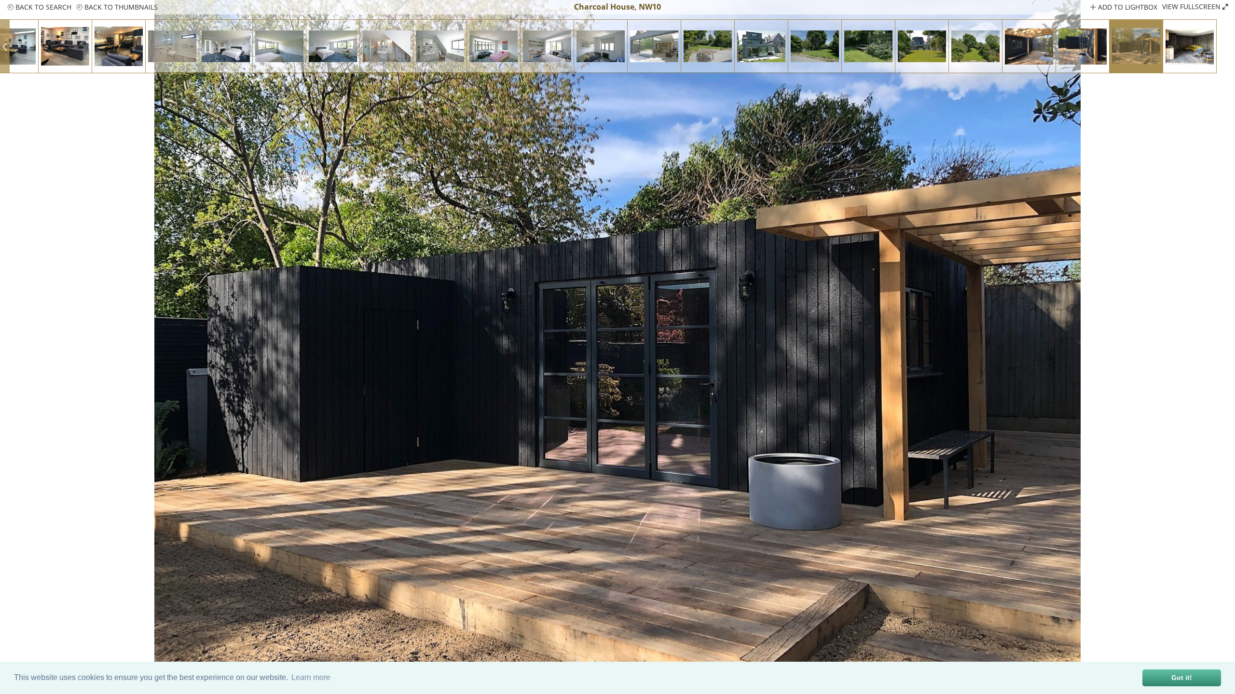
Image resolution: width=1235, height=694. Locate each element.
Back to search (42, 7)
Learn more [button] (310, 677)
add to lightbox (1126, 7)
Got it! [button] (1181, 677)
